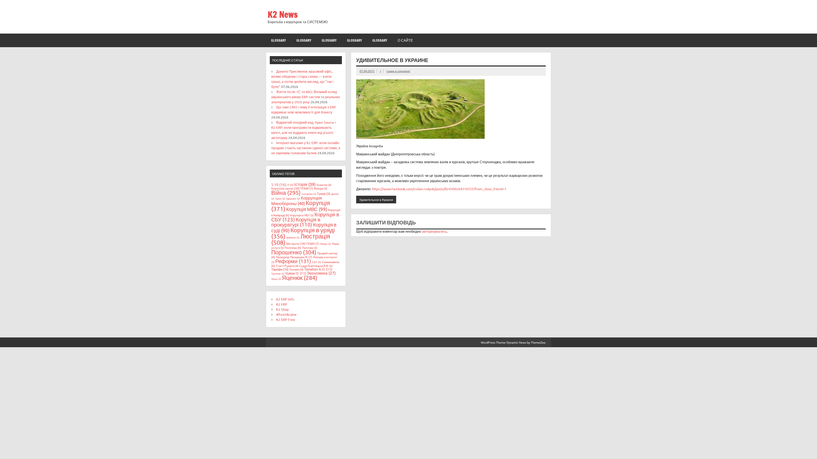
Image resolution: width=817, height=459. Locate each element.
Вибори (320, 188)
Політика (293, 247)
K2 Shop (282, 309)
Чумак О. (295, 273)
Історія (305, 184)
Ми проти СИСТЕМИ (302, 243)
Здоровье (293, 198)
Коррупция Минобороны (296, 200)
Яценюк (299, 277)
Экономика (321, 272)
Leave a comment (398, 71)
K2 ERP (281, 304)
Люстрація (300, 239)
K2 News (283, 14)
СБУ (316, 262)
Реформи (293, 261)
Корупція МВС (306, 209)
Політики (309, 247)
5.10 (278, 184)
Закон (280, 198)
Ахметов (323, 185)
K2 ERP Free (285, 319)
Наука (325, 243)
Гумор (323, 193)
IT (290, 185)
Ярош (276, 278)
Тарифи (280, 269)
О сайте (405, 40)
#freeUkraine (286, 314)
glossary (278, 40)
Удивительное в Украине (376, 199)
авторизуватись (434, 231)
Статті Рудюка (287, 266)
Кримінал (293, 237)
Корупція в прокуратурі (295, 222)
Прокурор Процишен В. (294, 257)
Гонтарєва (308, 194)
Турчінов (277, 273)
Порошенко (293, 252)
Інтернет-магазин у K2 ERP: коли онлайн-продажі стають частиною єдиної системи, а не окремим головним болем (305, 147)
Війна (286, 192)
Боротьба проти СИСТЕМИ (292, 188)
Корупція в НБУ (302, 215)
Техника (296, 269)
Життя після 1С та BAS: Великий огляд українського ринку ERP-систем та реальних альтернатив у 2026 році (305, 96)
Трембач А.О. (318, 269)
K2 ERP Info (285, 299)
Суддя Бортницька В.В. (316, 266)
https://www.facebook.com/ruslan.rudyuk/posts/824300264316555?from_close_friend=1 (439, 189)
